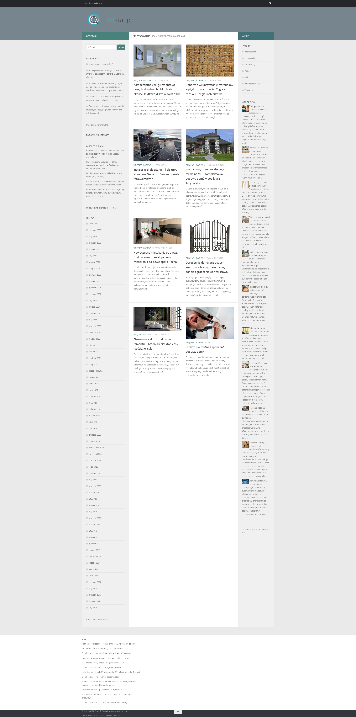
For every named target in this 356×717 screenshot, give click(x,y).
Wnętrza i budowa (142, 80)
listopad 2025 (94, 268)
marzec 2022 (94, 339)
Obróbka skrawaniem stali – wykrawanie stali (101, 667)
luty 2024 (93, 300)
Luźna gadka (249, 58)
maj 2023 (93, 319)
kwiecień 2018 (95, 518)
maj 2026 (93, 236)
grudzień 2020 (95, 435)
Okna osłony (249, 64)
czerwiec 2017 (95, 582)
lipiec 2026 (93, 223)
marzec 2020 (94, 492)
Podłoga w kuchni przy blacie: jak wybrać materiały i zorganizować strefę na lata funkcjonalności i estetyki (255, 293)
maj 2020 (93, 479)
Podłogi (247, 71)
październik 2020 (96, 447)
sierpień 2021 (95, 383)
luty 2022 (93, 345)
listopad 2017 (94, 550)
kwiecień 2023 (95, 326)
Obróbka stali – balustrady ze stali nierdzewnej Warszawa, (107, 653)
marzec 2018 (94, 524)
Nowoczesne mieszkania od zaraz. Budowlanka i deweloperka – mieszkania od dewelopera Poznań (156, 257)
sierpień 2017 (95, 569)
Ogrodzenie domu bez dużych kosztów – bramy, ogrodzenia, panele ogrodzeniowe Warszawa (207, 267)
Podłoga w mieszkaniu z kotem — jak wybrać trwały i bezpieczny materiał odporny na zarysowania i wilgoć (256, 259)
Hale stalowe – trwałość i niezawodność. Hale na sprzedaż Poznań (111, 672)
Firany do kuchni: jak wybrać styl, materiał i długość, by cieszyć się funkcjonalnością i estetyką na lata (105, 109)
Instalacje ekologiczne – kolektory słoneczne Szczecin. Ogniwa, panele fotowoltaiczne (157, 174)
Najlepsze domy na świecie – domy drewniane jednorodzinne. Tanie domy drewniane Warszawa (102, 165)
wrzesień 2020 (95, 454)
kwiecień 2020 (95, 486)
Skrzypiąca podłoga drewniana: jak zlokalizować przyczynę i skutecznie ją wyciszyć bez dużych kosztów (255, 449)
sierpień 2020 (95, 460)
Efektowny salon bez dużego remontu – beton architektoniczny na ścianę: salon (156, 344)
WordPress (94, 715)
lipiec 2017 (93, 575)
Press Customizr (113, 715)
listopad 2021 (94, 364)
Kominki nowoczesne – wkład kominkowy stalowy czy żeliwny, (109, 644)
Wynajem (248, 90)
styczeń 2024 (94, 307)
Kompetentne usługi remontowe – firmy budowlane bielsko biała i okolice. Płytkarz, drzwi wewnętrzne (157, 89)
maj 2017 (93, 588)
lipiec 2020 (93, 467)
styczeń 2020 (94, 505)
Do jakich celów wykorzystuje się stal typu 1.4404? (103, 662)
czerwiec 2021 (95, 396)
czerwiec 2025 (95, 275)
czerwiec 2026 (95, 230)
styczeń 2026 (94, 262)
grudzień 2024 (95, 287)
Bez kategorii (250, 51)
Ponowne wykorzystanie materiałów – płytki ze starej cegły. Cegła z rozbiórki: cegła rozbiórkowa (209, 89)
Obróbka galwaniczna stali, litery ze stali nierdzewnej (104, 702)
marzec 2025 (94, 281)
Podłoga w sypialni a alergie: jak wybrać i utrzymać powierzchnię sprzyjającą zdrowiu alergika (105, 73)
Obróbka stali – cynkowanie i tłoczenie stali (100, 677)
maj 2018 (93, 511)
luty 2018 (93, 531)
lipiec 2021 (93, 390)
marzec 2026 (94, 249)
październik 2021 (96, 371)
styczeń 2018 (94, 537)
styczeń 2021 (94, 428)
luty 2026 (93, 255)
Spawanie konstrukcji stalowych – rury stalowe (102, 689)
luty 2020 (93, 499)
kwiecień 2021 (95, 409)
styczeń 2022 (94, 351)
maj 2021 (93, 403)
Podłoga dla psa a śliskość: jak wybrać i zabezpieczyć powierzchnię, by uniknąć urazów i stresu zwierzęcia (254, 113)
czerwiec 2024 (95, 294)
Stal (246, 77)
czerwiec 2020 (95, 473)
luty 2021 (93, 422)
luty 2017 (93, 607)
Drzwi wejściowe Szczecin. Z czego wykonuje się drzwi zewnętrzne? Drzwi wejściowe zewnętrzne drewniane (105, 192)
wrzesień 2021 (95, 377)
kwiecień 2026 (95, 243)
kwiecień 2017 (95, 595)
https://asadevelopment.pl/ (101, 64)
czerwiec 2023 (95, 313)
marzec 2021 (94, 415)
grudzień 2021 (95, 358)
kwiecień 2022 (95, 332)
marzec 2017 (94, 601)
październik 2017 (96, 556)
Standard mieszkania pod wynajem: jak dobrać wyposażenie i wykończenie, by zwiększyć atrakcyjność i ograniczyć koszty (104, 87)
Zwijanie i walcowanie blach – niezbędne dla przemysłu (105, 658)
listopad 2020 (94, 441)
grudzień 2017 (95, 543)
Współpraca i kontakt (94, 3)
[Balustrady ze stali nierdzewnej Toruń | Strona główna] (112, 19)
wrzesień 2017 (95, 563)
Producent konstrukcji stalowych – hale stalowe (102, 648)
